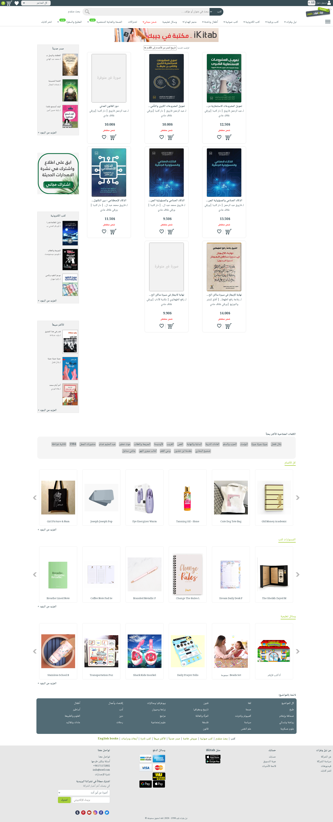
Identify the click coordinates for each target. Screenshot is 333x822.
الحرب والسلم (230, 444)
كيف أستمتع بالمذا (53, 107)
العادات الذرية (212, 444)
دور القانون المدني (109, 106)
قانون (205, 729)
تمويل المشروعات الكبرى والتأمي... (166, 106)
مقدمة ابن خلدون (183, 451)
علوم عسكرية (287, 729)
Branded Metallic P (144, 599)
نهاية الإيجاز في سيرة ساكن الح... (224, 295)
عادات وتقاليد (73, 722)
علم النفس (246, 729)
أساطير (76, 709)
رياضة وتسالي (286, 722)
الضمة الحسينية (55, 81)
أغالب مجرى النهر (147, 451)
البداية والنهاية (194, 444)
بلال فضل (55, 362)
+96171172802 (101, 766)
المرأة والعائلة (201, 716)
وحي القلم (165, 451)
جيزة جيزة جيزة (54, 359)
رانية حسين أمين (53, 110)
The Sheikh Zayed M (274, 599)
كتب (233, 738)
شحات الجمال (53, 85)
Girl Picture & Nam (58, 522)
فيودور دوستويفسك (52, 254)
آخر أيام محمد (55, 385)
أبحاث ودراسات (129, 738)
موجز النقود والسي (53, 275)
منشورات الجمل (87, 444)
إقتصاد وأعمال (115, 703)
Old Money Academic (274, 522)
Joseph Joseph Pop (101, 522)
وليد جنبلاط (54, 335)
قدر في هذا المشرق (53, 332)
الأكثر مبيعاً (160, 738)
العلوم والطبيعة (72, 716)
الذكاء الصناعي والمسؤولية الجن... (224, 200)
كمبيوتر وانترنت (243, 716)
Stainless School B (58, 675)
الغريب (170, 444)
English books (108, 738)
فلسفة (205, 722)
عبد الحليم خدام (107, 444)
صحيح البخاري (203, 451)
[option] (274, 498)
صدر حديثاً (174, 738)
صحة (248, 709)
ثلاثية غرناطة (59, 444)
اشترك (64, 800)
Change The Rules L (188, 599)
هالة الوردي (55, 389)
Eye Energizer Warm (145, 522)
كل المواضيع (287, 703)
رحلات (119, 722)
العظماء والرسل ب (53, 55)
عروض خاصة (190, 738)
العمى (180, 444)
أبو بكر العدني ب (52, 226)
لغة (249, 703)
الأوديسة (158, 444)
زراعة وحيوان (159, 709)
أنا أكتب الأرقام (274, 675)
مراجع (163, 716)
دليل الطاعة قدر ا (53, 222)
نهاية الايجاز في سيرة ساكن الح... (166, 295)
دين (121, 716)
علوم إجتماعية (158, 722)
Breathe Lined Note (58, 599)
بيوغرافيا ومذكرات (156, 703)
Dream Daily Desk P (230, 599)
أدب (121, 709)
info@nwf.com (101, 770)
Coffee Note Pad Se (101, 599)
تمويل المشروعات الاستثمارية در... (224, 106)
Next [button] (35, 498)
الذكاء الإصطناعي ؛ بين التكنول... (109, 200)
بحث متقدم (222, 738)
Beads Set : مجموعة (231, 675)
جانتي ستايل (128, 451)
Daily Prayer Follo (187, 675)
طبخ (291, 709)
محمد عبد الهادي (52, 59)
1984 (73, 444)
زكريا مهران (54, 279)
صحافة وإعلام (286, 716)
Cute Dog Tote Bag (230, 522)
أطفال (77, 703)
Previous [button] (298, 498)
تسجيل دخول (321, 3)
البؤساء (244, 444)
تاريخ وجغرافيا (200, 709)
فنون (205, 703)
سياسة (247, 722)
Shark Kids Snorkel (144, 675)
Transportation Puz (101, 675)
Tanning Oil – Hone (187, 522)
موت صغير (124, 444)
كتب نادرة (145, 738)
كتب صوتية (206, 738)
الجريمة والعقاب (54, 251)
